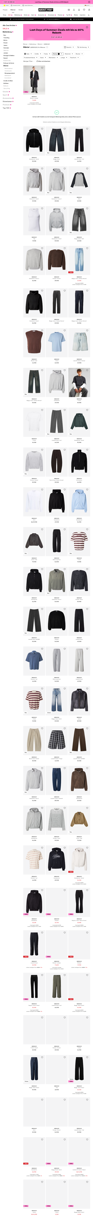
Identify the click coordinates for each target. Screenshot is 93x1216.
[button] (69, 47)
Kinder (21, 10)
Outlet (7, 5)
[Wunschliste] (84, 10)
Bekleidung (33, 44)
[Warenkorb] (89, 10)
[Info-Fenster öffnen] (89, 2)
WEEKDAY (47, 44)
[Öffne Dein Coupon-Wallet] (69, 10)
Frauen (5, 10)
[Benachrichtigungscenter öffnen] (79, 9)
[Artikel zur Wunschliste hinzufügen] (42, 68)
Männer (13, 10)
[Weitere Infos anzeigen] (34, 105)
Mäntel (40, 44)
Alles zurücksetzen (44, 61)
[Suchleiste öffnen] (88, 15)
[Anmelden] (74, 10)
